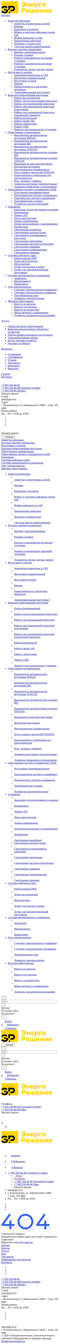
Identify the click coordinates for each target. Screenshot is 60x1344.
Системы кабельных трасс (22, 255)
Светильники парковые (27, 246)
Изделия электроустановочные (25, 49)
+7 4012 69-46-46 (13, 390)
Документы (14, 362)
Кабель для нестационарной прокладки (35, 101)
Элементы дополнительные (29, 298)
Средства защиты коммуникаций (32, 46)
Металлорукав (22, 264)
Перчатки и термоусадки (27, 43)
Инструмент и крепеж (20, 72)
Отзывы (12, 360)
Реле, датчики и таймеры (27, 181)
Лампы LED (21, 215)
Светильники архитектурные (30, 232)
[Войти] (2, 1119)
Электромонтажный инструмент (32, 92)
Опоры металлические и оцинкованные (36, 224)
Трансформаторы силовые (28, 201)
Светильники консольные (28, 241)
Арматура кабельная (19, 20)
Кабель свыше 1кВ (24, 121)
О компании (14, 354)
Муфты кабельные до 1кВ (28, 38)
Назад (18, 1175)
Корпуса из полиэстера (26, 309)
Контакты (6, 1262)
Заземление (20, 278)
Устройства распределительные (31, 204)
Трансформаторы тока (26, 295)
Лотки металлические (26, 261)
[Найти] (4, 1017)
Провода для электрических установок (35, 129)
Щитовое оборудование (21, 301)
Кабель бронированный (27, 98)
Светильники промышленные (30, 249)
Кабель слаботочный (25, 123)
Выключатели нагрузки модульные (33, 163)
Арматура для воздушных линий (32, 23)
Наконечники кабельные (27, 40)
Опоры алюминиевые (26, 221)
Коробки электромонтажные (29, 52)
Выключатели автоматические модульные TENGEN (30, 148)
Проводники (21, 284)
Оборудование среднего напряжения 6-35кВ (32, 189)
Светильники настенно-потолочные (34, 244)
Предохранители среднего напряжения (35, 195)
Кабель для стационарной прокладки (34, 103)
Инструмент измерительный (29, 78)
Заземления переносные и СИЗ (31, 75)
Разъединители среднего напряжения (34, 198)
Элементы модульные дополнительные (35, 183)
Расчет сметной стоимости (22, 340)
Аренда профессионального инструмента (30, 334)
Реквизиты (14, 365)
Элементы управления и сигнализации (35, 186)
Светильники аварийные (27, 229)
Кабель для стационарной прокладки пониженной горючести (34, 114)
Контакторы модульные (27, 166)
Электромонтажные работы (23, 337)
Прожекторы (21, 226)
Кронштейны (21, 212)
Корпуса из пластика (25, 307)
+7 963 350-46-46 (10, 385)
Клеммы (18, 26)
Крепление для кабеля (26, 29)
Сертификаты (15, 357)
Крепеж (18, 83)
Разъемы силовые (23, 55)
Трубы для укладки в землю (29, 266)
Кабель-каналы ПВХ (25, 258)
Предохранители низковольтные (32, 169)
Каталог (5, 1245)
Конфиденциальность (13, 1341)
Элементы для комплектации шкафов (34, 315)
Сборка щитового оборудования (25, 326)
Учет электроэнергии (20, 286)
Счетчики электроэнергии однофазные (35, 289)
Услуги (5, 1251)
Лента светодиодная (25, 218)
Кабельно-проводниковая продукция (28, 95)
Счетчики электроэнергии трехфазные (35, 292)
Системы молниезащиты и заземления (29, 275)
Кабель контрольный (25, 118)
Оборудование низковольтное (24, 132)
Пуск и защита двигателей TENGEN (34, 172)
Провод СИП (21, 126)
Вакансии (13, 368)
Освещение (14, 206)
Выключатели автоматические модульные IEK (30, 142)
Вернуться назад (10, 1242)
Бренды (5, 1248)
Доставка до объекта (19, 343)
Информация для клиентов (16, 1259)
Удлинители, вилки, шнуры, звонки (33, 69)
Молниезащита (22, 281)
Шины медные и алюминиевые (31, 312)
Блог (3, 1253)
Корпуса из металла (25, 304)
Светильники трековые (27, 252)
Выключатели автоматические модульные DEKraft (30, 136)
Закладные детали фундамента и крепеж (36, 209)
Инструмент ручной (25, 80)
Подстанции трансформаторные (31, 192)
